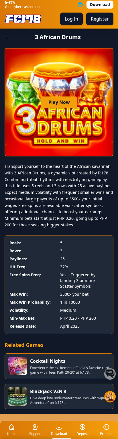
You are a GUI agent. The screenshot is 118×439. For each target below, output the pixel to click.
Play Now (59, 102)
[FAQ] (110, 374)
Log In (71, 19)
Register (100, 19)
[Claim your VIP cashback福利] (110, 396)
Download (100, 4)
